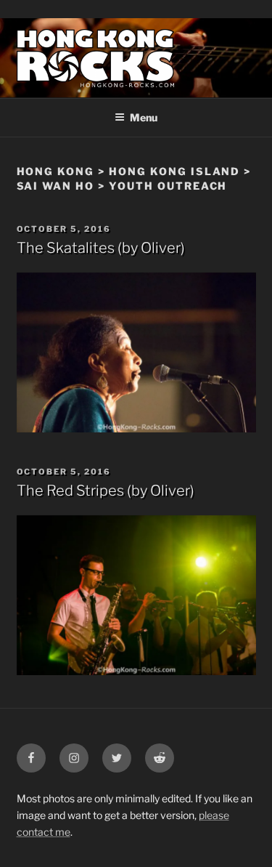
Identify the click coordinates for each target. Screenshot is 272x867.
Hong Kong (56, 171)
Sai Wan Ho (56, 186)
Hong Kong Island (174, 171)
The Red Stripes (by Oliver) (105, 490)
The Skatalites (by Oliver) (101, 248)
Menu (143, 117)
